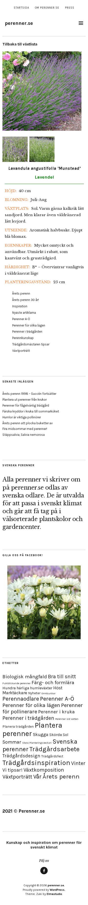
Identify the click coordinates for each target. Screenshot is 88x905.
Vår (37, 776)
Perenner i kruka (56, 712)
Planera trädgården (18, 726)
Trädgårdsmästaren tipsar (30, 344)
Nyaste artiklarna (24, 312)
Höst (57, 687)
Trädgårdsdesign (21, 756)
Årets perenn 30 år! (25, 300)
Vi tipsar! (12, 770)
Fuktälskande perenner (16, 683)
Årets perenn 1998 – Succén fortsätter (29, 394)
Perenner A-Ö (21, 319)
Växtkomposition (43, 770)
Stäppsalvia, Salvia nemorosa (23, 435)
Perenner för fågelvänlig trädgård (25, 405)
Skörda (55, 734)
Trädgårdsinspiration (36, 763)
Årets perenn (21, 293)
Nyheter (34, 693)
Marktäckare (14, 692)
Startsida (21, 7)
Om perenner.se (47, 7)
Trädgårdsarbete (54, 749)
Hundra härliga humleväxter (27, 688)
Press (69, 7)
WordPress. (57, 889)
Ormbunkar (48, 693)
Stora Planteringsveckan (37, 742)
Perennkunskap (23, 338)
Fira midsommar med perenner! (24, 429)
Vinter (78, 763)
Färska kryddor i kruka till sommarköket (30, 411)
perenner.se (19, 23)
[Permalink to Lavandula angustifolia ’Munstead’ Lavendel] (41, 129)
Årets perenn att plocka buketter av (27, 423)
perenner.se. (56, 885)
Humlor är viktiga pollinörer (21, 417)
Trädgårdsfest (52, 756)
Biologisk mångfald (24, 676)
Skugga (40, 734)
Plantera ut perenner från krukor (24, 399)
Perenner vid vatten (66, 719)
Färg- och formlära (53, 682)
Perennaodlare (20, 698)
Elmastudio (54, 894)
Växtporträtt (21, 351)
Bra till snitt (62, 676)
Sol (65, 734)
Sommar (11, 742)
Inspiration (19, 306)
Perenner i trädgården (27, 331)
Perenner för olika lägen (28, 325)
